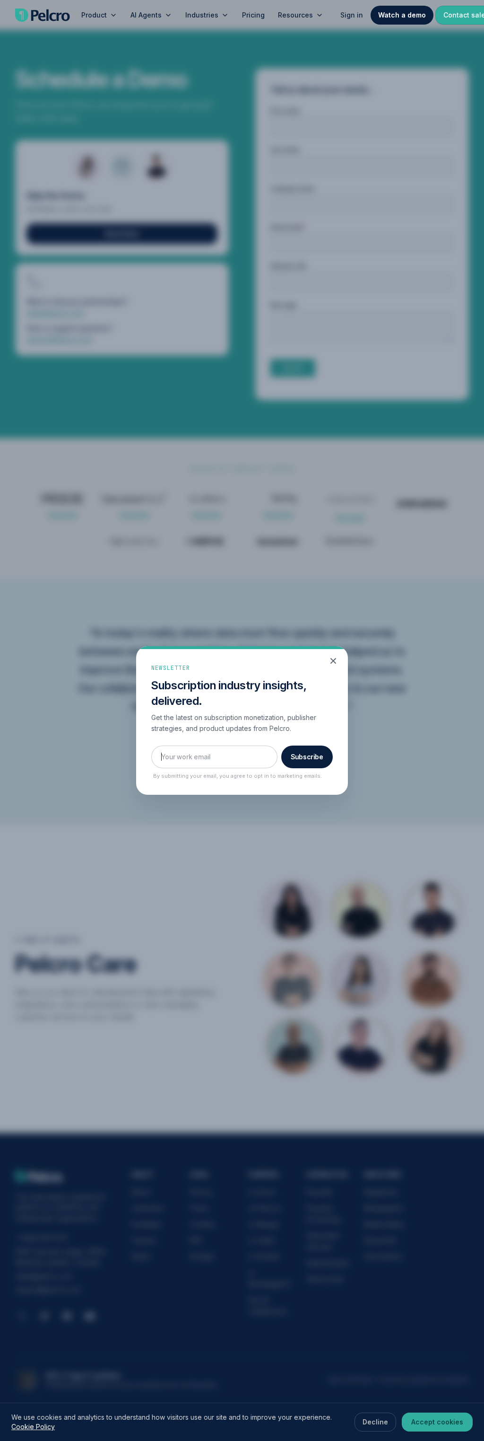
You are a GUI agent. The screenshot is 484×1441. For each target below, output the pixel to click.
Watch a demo (402, 15)
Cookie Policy (33, 1427)
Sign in (351, 15)
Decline (375, 1422)
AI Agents (146, 15)
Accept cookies (437, 1422)
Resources (295, 15)
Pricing (253, 15)
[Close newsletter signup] (333, 661)
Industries (201, 15)
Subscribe (307, 757)
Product (94, 15)
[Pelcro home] (42, 15)
